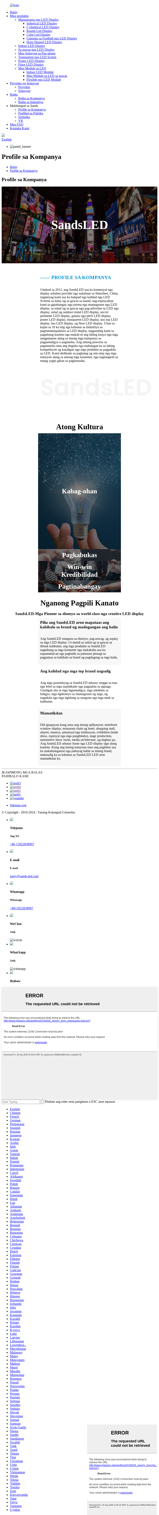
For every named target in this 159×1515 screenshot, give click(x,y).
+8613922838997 (21, 908)
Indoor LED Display (31, 46)
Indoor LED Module (40, 72)
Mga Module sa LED (32, 68)
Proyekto (24, 87)
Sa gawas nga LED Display (36, 49)
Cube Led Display (38, 34)
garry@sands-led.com (24, 876)
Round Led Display (39, 31)
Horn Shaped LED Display (44, 42)
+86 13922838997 (22, 844)
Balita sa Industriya (30, 102)
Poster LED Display (31, 61)
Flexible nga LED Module (43, 79)
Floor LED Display (31, 64)
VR (20, 121)
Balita (14, 94)
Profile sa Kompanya (32, 109)
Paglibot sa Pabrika (30, 113)
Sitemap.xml (18, 805)
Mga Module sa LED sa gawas (46, 76)
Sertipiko (24, 117)
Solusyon (24, 91)
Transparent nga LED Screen (37, 57)
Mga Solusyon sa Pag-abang (36, 53)
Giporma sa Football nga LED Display (51, 38)
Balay (14, 12)
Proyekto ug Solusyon (24, 83)
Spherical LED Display (41, 23)
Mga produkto (19, 16)
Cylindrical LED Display (42, 27)
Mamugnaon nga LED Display (38, 19)
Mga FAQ (16, 124)
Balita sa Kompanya (31, 98)
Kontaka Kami (19, 128)
